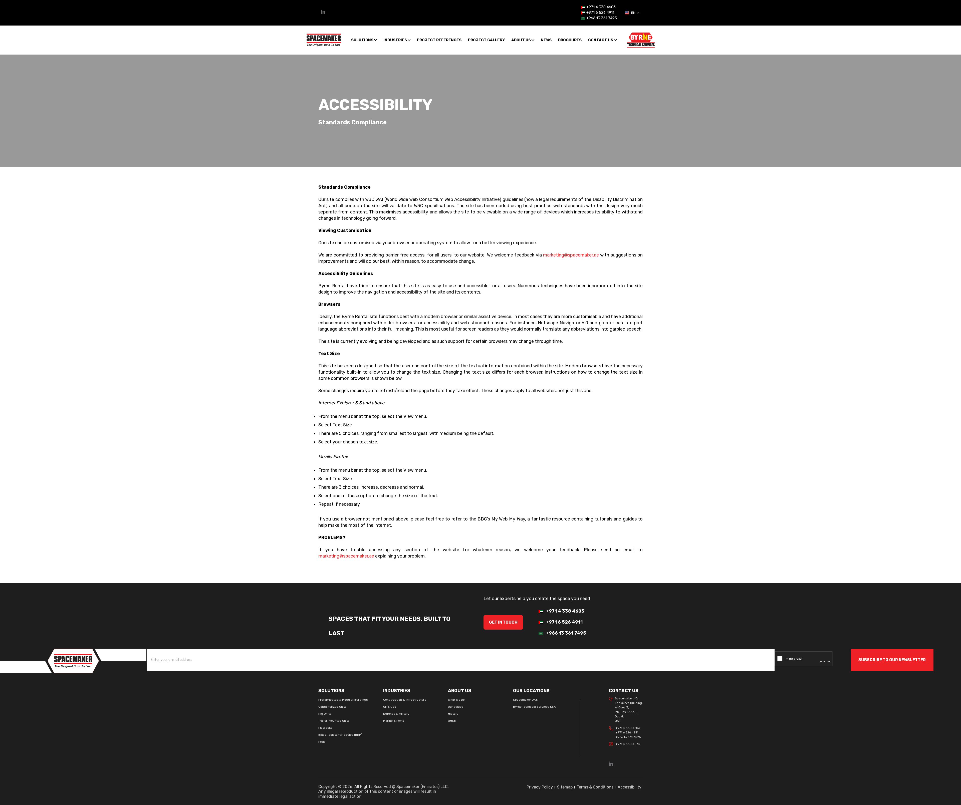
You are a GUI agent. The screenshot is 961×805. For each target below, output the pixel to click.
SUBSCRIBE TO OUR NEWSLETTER (892, 659)
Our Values (455, 706)
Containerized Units (332, 706)
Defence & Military (396, 713)
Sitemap (565, 787)
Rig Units (324, 713)
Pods (322, 741)
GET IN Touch (503, 622)
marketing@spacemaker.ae (571, 255)
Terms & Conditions (595, 787)
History (453, 713)
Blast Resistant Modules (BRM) (340, 734)
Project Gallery (486, 40)
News (546, 40)
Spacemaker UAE (525, 699)
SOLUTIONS (362, 40)
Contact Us (601, 40)
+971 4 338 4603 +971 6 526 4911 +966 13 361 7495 (628, 732)
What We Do (456, 699)
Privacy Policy (540, 787)
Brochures (570, 40)
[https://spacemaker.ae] (73, 660)
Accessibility (629, 787)
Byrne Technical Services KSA (534, 706)
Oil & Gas (389, 706)
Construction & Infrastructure (404, 699)
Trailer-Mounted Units (334, 720)
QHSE (452, 720)
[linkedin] (323, 12)
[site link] (324, 39)
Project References (439, 40)
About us (521, 40)
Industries (395, 40)
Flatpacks (325, 727)
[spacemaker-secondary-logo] (641, 39)
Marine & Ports (393, 720)
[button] (632, 13)
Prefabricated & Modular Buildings (343, 699)
